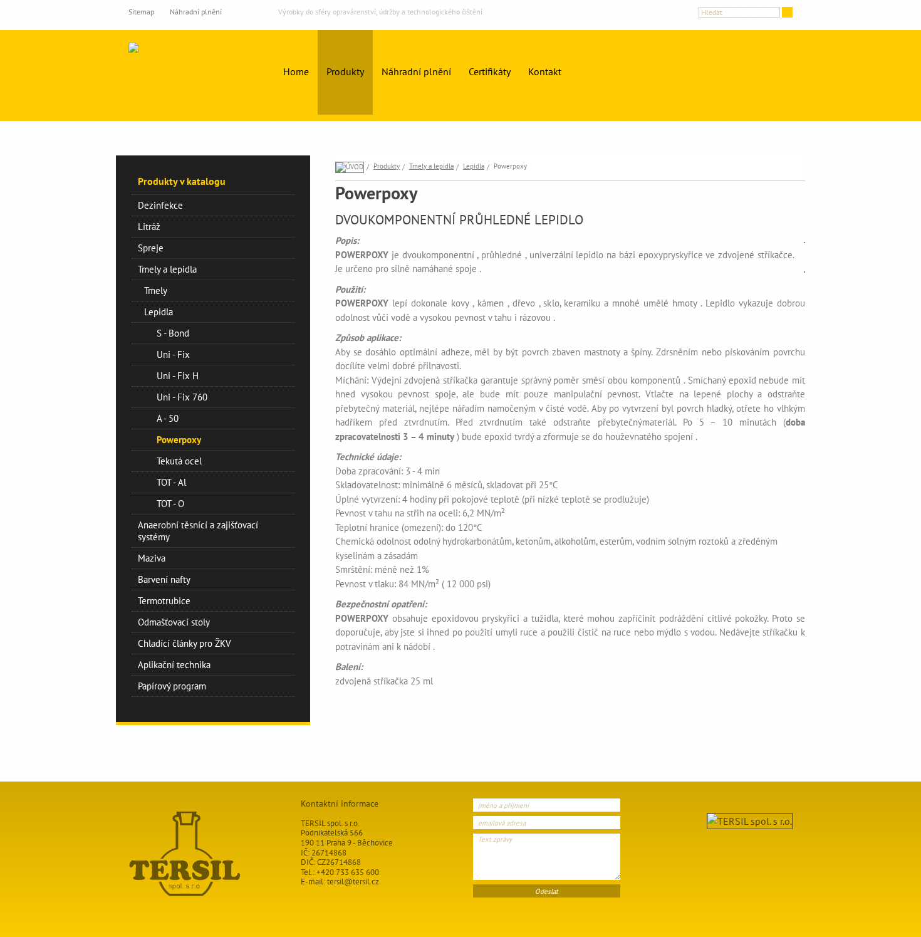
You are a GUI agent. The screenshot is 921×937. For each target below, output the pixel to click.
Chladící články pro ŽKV (184, 643)
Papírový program (172, 686)
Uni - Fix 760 (182, 397)
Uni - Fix (173, 354)
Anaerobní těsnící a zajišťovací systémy (198, 531)
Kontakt (544, 71)
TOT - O (170, 504)
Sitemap (141, 11)
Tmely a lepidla (167, 269)
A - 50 (168, 418)
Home (296, 71)
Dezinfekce (160, 205)
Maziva (151, 558)
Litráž (149, 227)
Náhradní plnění (196, 11)
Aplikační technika (174, 665)
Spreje (151, 248)
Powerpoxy (179, 440)
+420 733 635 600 (347, 872)
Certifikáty (490, 71)
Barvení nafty (164, 579)
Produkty (345, 71)
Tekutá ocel (179, 461)
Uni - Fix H (178, 376)
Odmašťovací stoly (174, 622)
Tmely (155, 290)
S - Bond (173, 333)
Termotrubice (164, 601)
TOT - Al (171, 482)
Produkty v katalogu (182, 181)
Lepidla (158, 312)
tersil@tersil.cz (353, 881)
